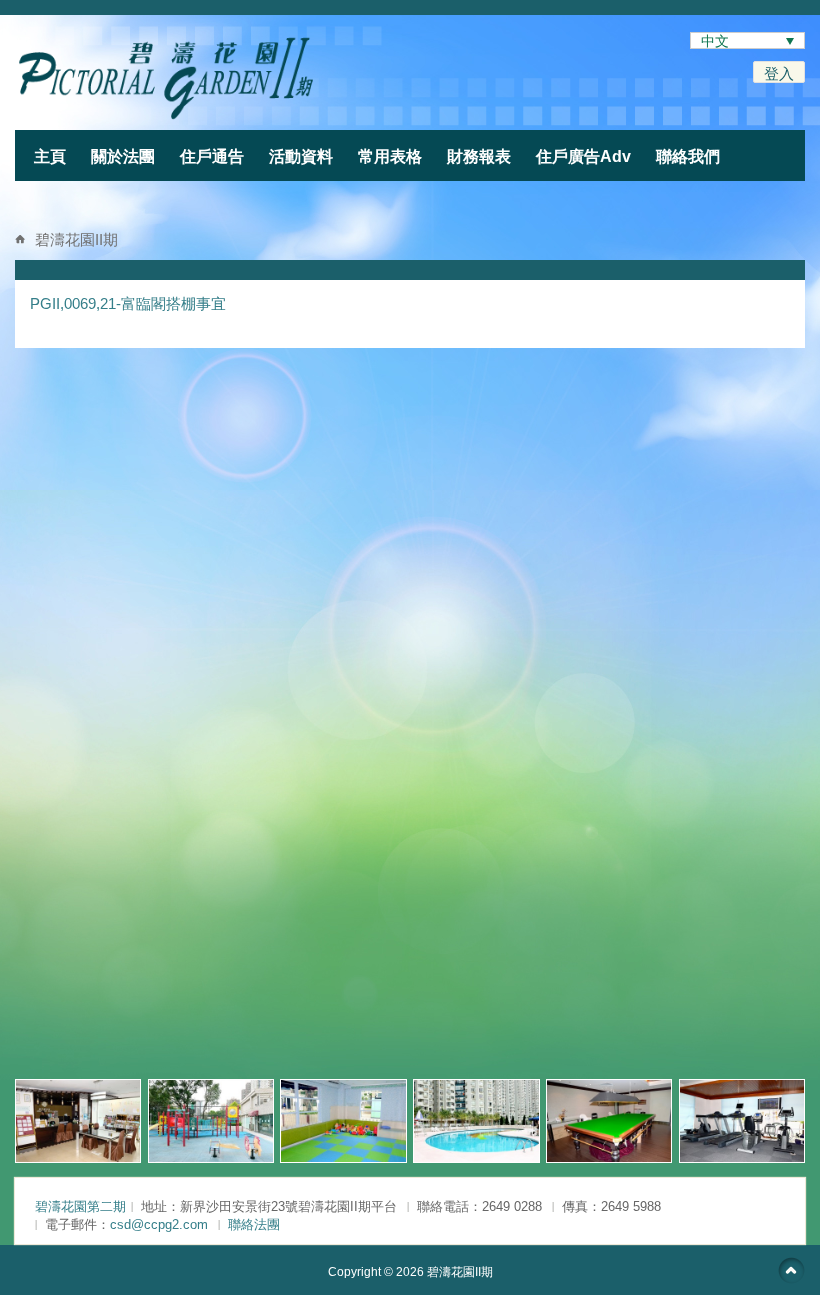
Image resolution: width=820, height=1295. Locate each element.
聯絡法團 (254, 1224)
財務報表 (479, 156)
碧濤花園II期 (76, 239)
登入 (779, 73)
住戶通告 (212, 156)
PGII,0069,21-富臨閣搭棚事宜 (128, 303)
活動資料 (301, 156)
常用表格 (390, 156)
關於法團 (123, 156)
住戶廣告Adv (583, 156)
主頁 (50, 156)
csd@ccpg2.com (159, 1224)
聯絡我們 (688, 156)
